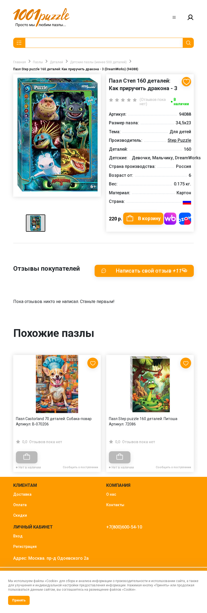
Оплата (20, 505)
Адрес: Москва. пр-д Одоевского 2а (51, 558)
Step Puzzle (179, 140)
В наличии (181, 101)
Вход (18, 536)
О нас (111, 494)
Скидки (20, 515)
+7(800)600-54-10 (124, 527)
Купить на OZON (185, 219)
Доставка (22, 494)
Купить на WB (170, 219)
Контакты (115, 505)
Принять (19, 600)
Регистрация (25, 546)
